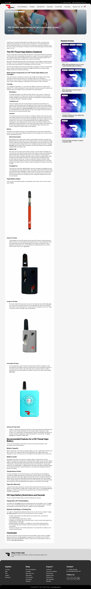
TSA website (18, 503)
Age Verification (50, 579)
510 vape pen (23, 537)
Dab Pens (15, 11)
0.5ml (30, 105)
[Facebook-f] (5, 2)
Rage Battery (12, 371)
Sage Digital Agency (56, 587)
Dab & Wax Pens (41, 6)
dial (34, 478)
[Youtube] (78, 578)
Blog (6, 571)
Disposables (50, 6)
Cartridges (32, 6)
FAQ (6, 573)
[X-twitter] (71, 578)
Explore (8, 567)
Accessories (67, 6)
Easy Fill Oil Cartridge (28, 108)
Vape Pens (21, 11)
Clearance (75, 6)
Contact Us (49, 569)
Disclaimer (48, 581)
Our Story (7, 569)
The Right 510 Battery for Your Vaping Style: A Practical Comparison (73, 116)
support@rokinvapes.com (17, 540)
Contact (70, 567)
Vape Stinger (65, 44)
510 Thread (9, 11)
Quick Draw (26, 246)
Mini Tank (49, 304)
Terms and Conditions (51, 571)
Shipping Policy (50, 575)
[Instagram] (8, 2)
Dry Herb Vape (58, 6)
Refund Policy (49, 577)
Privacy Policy (49, 573)
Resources (7, 577)
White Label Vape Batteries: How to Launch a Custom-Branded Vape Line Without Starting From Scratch (73, 66)
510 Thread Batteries (22, 6)
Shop (28, 567)
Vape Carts (71, 70)
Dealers (7, 575)
